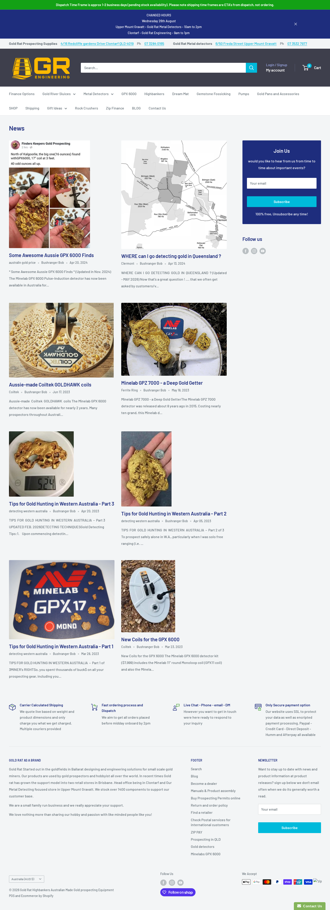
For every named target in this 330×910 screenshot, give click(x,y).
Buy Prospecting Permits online (215, 798)
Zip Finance (115, 108)
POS (12, 896)
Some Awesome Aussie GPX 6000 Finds (51, 255)
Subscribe (282, 201)
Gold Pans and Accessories (278, 94)
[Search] (251, 67)
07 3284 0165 (154, 43)
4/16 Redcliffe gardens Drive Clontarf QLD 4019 (97, 43)
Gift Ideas (54, 108)
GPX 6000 (128, 94)
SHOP (13, 108)
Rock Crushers (86, 108)
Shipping (32, 108)
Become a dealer (204, 783)
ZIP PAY (196, 832)
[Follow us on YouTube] (263, 250)
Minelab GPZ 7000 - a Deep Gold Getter (162, 383)
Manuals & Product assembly (213, 790)
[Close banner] (296, 24)
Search (196, 769)
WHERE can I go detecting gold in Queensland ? (171, 256)
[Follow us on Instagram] (254, 250)
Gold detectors (202, 846)
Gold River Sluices (56, 94)
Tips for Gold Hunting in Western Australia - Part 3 (61, 503)
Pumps (243, 94)
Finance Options (22, 94)
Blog (194, 776)
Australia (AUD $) (22, 879)
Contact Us (157, 108)
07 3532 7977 (297, 43)
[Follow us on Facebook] (245, 250)
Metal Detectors (96, 94)
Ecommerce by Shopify (37, 896)
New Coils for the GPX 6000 (150, 639)
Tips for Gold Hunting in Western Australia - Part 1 (61, 646)
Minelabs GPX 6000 (205, 854)
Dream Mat (180, 94)
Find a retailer (202, 812)
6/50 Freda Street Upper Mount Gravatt (246, 43)
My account (275, 70)
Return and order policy (209, 805)
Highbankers (154, 94)
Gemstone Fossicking (214, 94)
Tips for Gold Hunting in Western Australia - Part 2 (174, 513)
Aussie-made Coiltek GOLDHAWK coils (50, 384)
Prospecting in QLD (206, 839)
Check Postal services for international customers (211, 822)
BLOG (136, 108)
